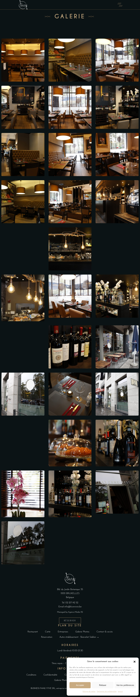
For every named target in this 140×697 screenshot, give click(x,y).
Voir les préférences (125, 685)
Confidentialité (50, 675)
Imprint (120, 691)
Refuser (102, 685)
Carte (47, 632)
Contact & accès (105, 632)
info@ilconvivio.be (73, 607)
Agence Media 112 (75, 612)
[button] (134, 661)
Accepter (80, 685)
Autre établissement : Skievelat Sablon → (79, 637)
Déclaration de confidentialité (106, 691)
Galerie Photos (82, 632)
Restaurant (32, 632)
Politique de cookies (89, 691)
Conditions (31, 675)
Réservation (46, 637)
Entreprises (63, 632)
